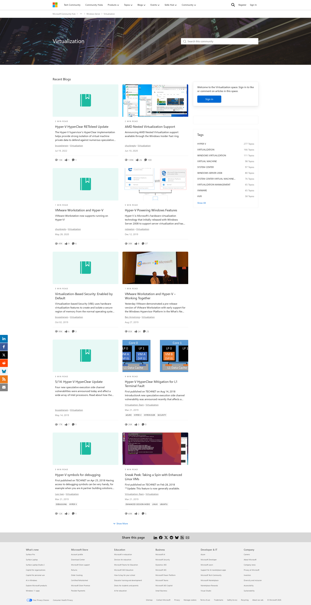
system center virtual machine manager (215, 178)
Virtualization (76, 145)
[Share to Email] (187, 537)
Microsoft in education (123, 554)
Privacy (177, 600)
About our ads (257, 600)
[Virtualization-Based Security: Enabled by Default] (85, 268)
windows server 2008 (209, 172)
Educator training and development (128, 580)
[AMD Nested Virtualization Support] (155, 100)
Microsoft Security (163, 559)
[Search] (233, 5)
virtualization (205, 149)
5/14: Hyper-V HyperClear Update (79, 381)
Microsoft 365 (161, 570)
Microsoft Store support (80, 565)
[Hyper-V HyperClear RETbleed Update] (85, 100)
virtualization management (213, 184)
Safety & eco (232, 600)
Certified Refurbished (79, 580)
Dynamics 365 (161, 565)
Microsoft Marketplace (210, 580)
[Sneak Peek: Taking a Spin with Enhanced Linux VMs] (155, 449)
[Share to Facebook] (160, 537)
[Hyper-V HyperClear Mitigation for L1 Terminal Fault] (155, 356)
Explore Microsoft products (36, 585)
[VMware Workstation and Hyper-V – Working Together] (155, 268)
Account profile (77, 554)
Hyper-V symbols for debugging (77, 475)
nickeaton (129, 229)
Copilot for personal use (35, 575)
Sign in (209, 99)
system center (205, 167)
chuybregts (130, 145)
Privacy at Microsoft (251, 570)
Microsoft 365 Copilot (164, 585)
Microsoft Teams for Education (126, 565)
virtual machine (207, 161)
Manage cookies (190, 600)
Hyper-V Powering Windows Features (151, 210)
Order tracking (76, 575)
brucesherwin (61, 145)
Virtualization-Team (134, 404)
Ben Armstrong (132, 317)
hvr (199, 196)
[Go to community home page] (55, 4)
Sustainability (249, 590)
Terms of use (205, 600)
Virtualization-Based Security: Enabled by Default (84, 296)
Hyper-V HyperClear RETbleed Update (81, 126)
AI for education (120, 590)
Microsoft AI (160, 554)
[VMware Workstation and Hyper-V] (85, 184)
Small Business (161, 590)
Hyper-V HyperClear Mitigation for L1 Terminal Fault (151, 383)
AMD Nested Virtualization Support (150, 126)
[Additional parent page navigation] (81, 13)
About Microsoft (250, 559)
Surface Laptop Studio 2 (35, 565)
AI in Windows (31, 580)
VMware (202, 190)
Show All (201, 202)
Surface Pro (30, 554)
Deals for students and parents (126, 585)
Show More (122, 523)
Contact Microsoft (163, 600)
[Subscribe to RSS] (182, 537)
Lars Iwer (59, 494)
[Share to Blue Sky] (177, 537)
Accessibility (248, 585)
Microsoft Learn (207, 565)
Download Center (78, 559)
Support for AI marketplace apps (213, 570)
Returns (74, 570)
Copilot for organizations (35, 570)
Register (242, 4)
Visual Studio (206, 590)
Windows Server (93, 13)
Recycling (244, 600)
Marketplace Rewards (209, 585)
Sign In (253, 4)
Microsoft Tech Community (211, 575)
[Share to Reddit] (171, 537)
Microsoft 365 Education (123, 570)
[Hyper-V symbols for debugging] (85, 449)
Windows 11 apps (33, 590)
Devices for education (122, 559)
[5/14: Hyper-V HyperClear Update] (85, 356)
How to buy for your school (124, 575)
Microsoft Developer (209, 559)
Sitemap (149, 600)
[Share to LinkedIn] (155, 537)
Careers (247, 554)
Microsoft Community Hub (64, 13)
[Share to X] (166, 537)
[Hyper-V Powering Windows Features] (155, 184)
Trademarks (218, 600)
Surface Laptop (32, 559)
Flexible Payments (78, 590)
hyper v (201, 143)
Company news (250, 565)
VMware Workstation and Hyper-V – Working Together (150, 296)
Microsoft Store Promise (80, 585)
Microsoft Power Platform (165, 575)
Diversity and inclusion (253, 580)
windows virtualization (211, 155)
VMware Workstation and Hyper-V (79, 210)
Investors (247, 575)
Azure (203, 554)
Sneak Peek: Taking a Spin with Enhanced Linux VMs (153, 477)
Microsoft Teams (162, 580)
